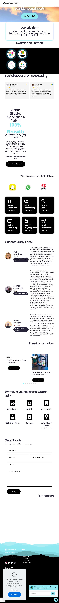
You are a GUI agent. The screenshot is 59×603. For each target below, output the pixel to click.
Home (26, 553)
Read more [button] (34, 96)
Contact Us (27, 560)
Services (27, 555)
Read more (14, 590)
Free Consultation (26, 562)
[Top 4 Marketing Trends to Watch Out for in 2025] (40, 362)
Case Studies (26, 556)
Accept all (14, 595)
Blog (26, 558)
